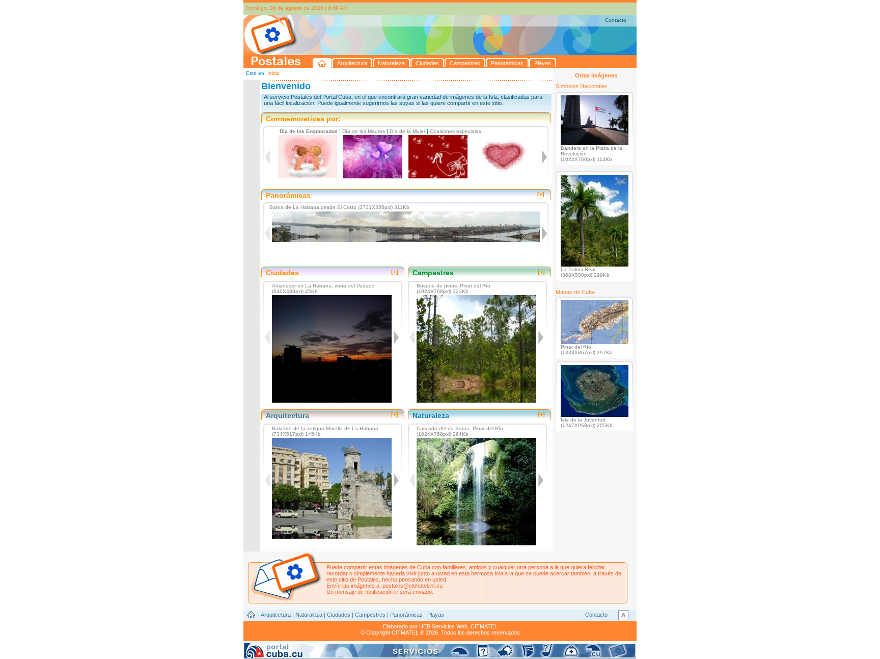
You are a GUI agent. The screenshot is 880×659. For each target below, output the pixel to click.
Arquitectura (276, 615)
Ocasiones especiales (455, 131)
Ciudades (338, 615)
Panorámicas (406, 615)
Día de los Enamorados (309, 131)
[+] (540, 194)
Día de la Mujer (407, 131)
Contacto (615, 20)
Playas (435, 615)
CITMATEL (484, 626)
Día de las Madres (363, 131)
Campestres (370, 615)
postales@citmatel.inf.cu (412, 586)
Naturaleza (308, 615)
